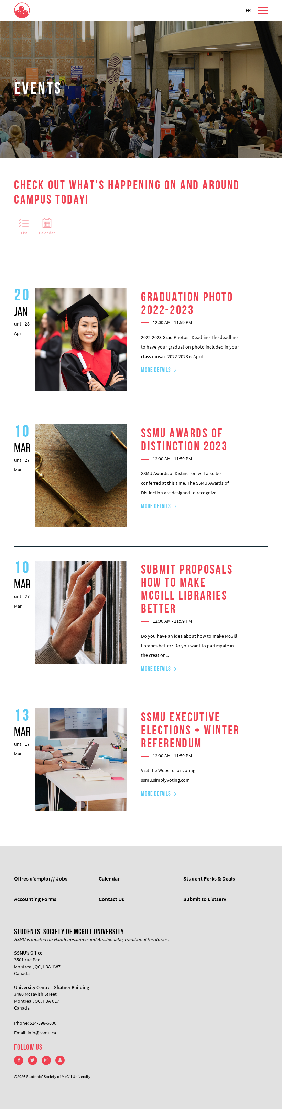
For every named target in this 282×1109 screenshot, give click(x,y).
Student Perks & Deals (209, 878)
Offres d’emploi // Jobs (40, 878)
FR (248, 10)
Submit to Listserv (204, 899)
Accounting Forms (35, 899)
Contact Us (111, 899)
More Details (156, 370)
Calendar (47, 232)
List (24, 232)
